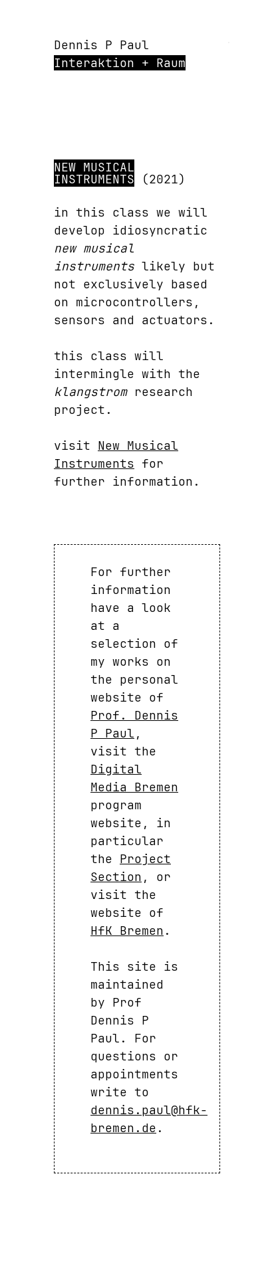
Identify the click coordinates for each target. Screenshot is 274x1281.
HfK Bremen (127, 930)
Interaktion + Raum (120, 62)
